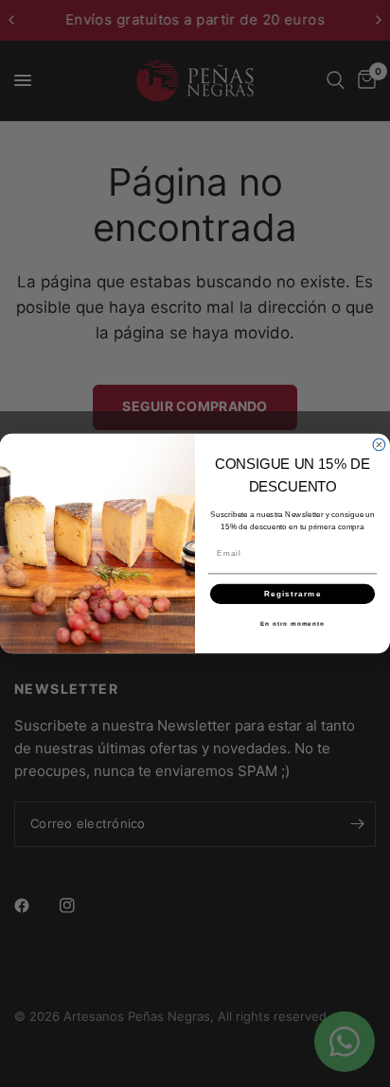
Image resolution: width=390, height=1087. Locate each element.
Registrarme (293, 593)
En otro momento (292, 623)
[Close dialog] (379, 445)
